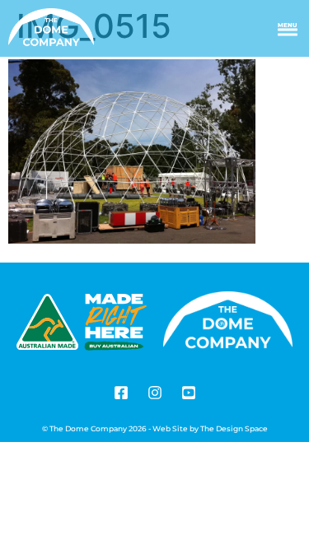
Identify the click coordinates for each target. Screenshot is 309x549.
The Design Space (234, 428)
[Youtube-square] (189, 392)
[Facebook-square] (121, 392)
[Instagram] (155, 392)
